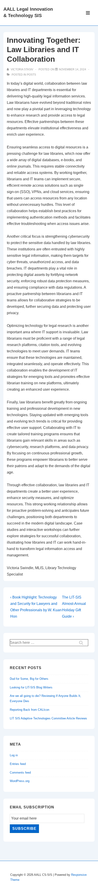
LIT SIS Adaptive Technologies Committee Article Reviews (48, 718)
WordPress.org (19, 781)
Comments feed (20, 772)
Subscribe (24, 828)
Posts (31, 74)
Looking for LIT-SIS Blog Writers (31, 687)
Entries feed (18, 764)
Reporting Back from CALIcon (29, 709)
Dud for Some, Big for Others (29, 678)
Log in (14, 755)
